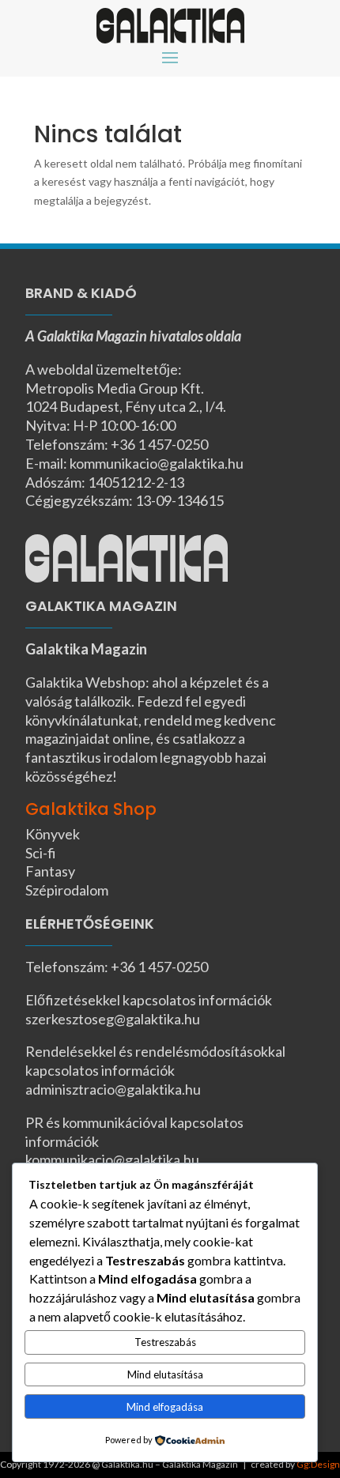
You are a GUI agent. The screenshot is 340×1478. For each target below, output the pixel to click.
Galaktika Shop (91, 808)
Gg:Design (318, 1464)
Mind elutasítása (165, 1374)
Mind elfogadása (165, 1407)
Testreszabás (165, 1342)
